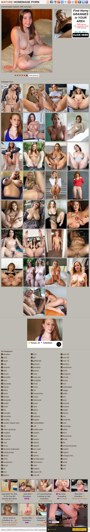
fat (4, 469)
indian (35, 397)
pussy (65, 380)
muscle (36, 439)
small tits (66, 420)
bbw (5, 371)
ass (4, 364)
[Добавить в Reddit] (72, 2)
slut (64, 416)
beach (5, 374)
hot (34, 390)
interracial (37, 400)
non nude (37, 449)
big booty (7, 384)
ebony (5, 456)
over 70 (65, 361)
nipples (36, 446)
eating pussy (8, 452)
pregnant (66, 374)
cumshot (6, 439)
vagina (65, 452)
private (65, 377)
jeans (35, 403)
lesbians (36, 416)
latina (35, 410)
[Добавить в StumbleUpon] (76, 2)
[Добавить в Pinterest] (69, 2)
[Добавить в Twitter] (83, 2)
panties (65, 364)
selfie (64, 394)
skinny (65, 413)
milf (34, 426)
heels (35, 384)
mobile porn (38, 429)
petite (64, 371)
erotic (5, 459)
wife (64, 465)
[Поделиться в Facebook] (51, 2)
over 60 (65, 358)
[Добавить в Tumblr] (79, 2)
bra (4, 410)
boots (5, 407)
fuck (34, 354)
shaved (65, 403)
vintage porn (67, 456)
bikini (5, 390)
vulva (64, 459)
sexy (64, 400)
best (5, 380)
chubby (6, 420)
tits (63, 443)
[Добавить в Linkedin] (62, 2)
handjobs (37, 380)
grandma (36, 367)
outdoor (36, 469)
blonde (6, 397)
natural (36, 443)
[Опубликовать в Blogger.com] (48, 2)
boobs (5, 403)
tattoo (64, 429)
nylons (36, 456)
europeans (7, 462)
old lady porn (38, 459)
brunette (6, 413)
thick (64, 433)
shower (65, 407)
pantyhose (66, 367)
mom (35, 436)
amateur (6, 354)
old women (37, 462)
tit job (64, 439)
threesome (67, 436)
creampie (7, 436)
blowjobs (7, 400)
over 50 (65, 354)
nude (35, 452)
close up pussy (9, 429)
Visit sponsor (34, 75)
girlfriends (37, 361)
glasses (36, 364)
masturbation (38, 423)
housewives (38, 394)
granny (36, 371)
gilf (34, 358)
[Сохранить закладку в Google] (55, 2)
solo (64, 423)
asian (5, 361)
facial (5, 465)
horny (35, 387)
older (35, 465)
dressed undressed (11, 449)
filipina (6, 475)
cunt (5, 443)
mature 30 (37, 472)
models (36, 433)
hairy (35, 374)
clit (4, 426)
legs (35, 413)
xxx (64, 469)
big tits (6, 387)
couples (6, 433)
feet (4, 472)
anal (5, 358)
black (5, 394)
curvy (5, 446)
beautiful (6, 377)
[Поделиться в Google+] (58, 2)
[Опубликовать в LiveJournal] (65, 2)
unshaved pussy (69, 446)
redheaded (67, 387)
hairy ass (37, 377)
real (64, 384)
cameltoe (7, 416)
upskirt (65, 449)
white (64, 462)
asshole (6, 367)
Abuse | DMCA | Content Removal (13, 530)
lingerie (36, 420)
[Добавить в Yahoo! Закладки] (86, 2)
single (65, 410)
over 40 (36, 475)
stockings (66, 426)
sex (64, 397)
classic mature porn (11, 423)
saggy (65, 390)
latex (35, 407)
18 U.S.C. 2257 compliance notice (39, 530)
